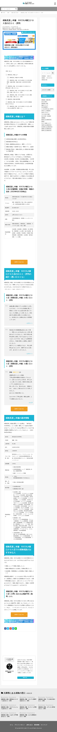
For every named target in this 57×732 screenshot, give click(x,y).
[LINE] (16, 628)
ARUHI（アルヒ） (45, 112)
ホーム (11, 724)
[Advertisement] (11, 643)
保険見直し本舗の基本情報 (13, 99)
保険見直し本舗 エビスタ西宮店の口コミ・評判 (28, 715)
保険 (8, 12)
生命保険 (49, 116)
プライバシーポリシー (20, 724)
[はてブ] (13, 628)
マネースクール (49, 77)
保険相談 (10, 29)
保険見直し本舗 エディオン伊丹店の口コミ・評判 (46, 707)
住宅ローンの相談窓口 (46, 110)
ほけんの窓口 (44, 101)
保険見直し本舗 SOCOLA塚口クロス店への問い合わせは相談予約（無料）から (19, 107)
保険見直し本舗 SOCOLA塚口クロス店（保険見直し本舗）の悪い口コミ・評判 (19, 95)
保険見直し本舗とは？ (12, 74)
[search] (16, 9)
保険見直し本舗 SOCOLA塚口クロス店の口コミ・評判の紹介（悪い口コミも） (19, 87)
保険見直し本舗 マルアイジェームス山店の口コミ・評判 (9, 707)
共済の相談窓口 (45, 107)
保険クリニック (45, 105)
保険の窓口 (6, 29)
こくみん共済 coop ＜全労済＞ (48, 108)
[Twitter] (8, 628)
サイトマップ (44, 724)
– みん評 (30, 402)
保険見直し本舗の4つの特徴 (15, 77)
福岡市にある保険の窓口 (46, 130)
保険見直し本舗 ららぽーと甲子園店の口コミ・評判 (9, 715)
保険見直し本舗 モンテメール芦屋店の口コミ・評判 (28, 707)
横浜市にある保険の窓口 (46, 119)
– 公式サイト (29, 323)
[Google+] (10, 628)
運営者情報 (36, 724)
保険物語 (43, 117)
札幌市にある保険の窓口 (46, 128)
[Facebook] (5, 628)
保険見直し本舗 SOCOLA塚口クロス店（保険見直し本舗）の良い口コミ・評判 (19, 91)
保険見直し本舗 (16, 29)
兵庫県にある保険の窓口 (16, 28)
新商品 (43, 121)
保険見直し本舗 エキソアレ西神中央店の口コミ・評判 (28, 700)
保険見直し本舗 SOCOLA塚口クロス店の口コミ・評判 (32, 12)
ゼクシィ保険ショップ (46, 123)
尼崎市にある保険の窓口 (24, 29)
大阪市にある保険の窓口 (46, 125)
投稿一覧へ (25, 677)
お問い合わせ (29, 724)
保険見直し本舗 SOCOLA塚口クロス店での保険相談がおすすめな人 (19, 102)
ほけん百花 (44, 116)
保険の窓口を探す (14, 12)
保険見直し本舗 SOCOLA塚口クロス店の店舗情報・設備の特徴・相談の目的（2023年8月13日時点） (19, 82)
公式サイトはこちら (19, 262)
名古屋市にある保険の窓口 (47, 126)
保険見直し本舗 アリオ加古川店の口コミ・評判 (46, 700)
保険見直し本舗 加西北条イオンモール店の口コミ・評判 (9, 700)
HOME (3, 12)
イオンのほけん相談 (46, 114)
